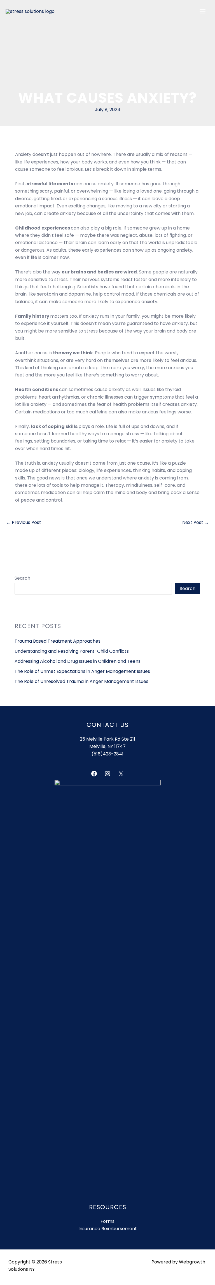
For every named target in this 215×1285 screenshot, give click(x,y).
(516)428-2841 (107, 754)
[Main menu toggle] (202, 11)
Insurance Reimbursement (107, 1228)
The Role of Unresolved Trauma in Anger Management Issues (81, 681)
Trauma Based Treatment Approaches (58, 641)
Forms (107, 1221)
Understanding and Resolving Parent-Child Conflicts (72, 651)
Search (22, 578)
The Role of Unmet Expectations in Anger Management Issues (82, 671)
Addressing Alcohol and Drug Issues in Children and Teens (78, 661)
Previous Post (23, 522)
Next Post (195, 522)
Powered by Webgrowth (178, 1262)
